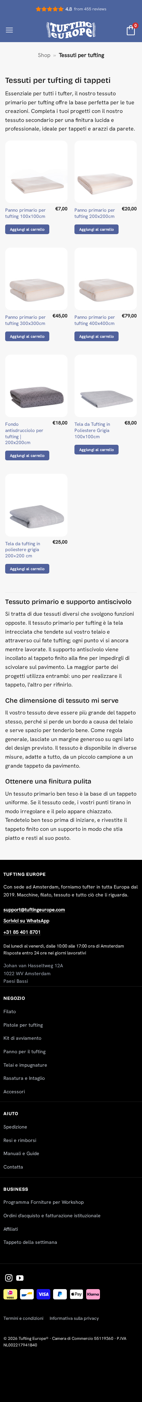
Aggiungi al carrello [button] (27, 229)
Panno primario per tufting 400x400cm (94, 320)
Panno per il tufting (24, 1051)
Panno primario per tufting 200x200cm (94, 213)
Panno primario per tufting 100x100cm (25, 213)
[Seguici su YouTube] (19, 1279)
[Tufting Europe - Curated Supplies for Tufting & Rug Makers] (71, 29)
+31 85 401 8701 (22, 932)
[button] (9, 29)
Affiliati (10, 1229)
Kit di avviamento (22, 1038)
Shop (44, 55)
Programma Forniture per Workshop (43, 1202)
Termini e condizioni (23, 1318)
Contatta (13, 1167)
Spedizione (15, 1127)
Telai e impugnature (25, 1065)
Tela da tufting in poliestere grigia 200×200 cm (22, 550)
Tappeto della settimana (30, 1242)
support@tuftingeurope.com (34, 909)
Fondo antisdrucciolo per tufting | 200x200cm (24, 433)
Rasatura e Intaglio (24, 1078)
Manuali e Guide (21, 1153)
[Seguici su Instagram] (8, 1279)
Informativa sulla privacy (74, 1318)
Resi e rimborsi (19, 1140)
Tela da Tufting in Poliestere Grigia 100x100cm (92, 430)
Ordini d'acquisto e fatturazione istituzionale (52, 1215)
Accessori (14, 1091)
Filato (9, 1011)
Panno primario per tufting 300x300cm (25, 320)
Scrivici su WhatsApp (26, 921)
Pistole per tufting (23, 1025)
